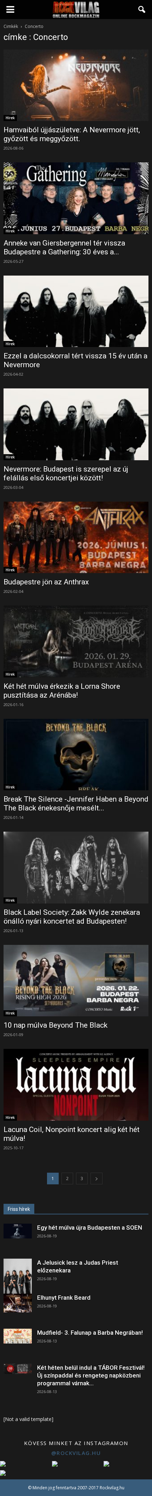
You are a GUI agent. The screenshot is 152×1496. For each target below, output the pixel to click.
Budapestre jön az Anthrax (46, 582)
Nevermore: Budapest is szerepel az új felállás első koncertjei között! (66, 473)
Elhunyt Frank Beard (63, 1297)
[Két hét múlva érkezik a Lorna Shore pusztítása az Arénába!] (76, 641)
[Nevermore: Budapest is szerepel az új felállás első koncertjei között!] (76, 424)
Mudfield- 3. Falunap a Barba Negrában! (90, 1332)
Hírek (10, 117)
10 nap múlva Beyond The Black (55, 1025)
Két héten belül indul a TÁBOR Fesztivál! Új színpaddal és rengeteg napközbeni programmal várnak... (91, 1375)
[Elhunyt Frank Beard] (18, 1303)
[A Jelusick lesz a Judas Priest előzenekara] (18, 1276)
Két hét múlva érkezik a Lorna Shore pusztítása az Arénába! (62, 690)
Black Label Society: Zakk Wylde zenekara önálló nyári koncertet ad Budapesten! (72, 916)
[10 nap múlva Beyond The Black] (76, 980)
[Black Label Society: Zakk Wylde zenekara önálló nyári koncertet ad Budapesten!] (76, 867)
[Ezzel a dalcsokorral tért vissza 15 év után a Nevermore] (76, 311)
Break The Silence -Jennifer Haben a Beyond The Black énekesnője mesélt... (76, 803)
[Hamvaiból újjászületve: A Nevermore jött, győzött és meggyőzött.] (76, 85)
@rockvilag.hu (76, 1452)
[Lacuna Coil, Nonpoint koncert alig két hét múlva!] (76, 1084)
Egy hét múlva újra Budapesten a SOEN (89, 1227)
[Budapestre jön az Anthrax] (76, 537)
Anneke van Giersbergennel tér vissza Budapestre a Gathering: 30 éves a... (64, 247)
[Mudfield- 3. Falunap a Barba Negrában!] (18, 1336)
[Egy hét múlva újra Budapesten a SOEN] (18, 1231)
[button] (142, 9)
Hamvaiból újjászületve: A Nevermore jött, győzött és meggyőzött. (72, 134)
